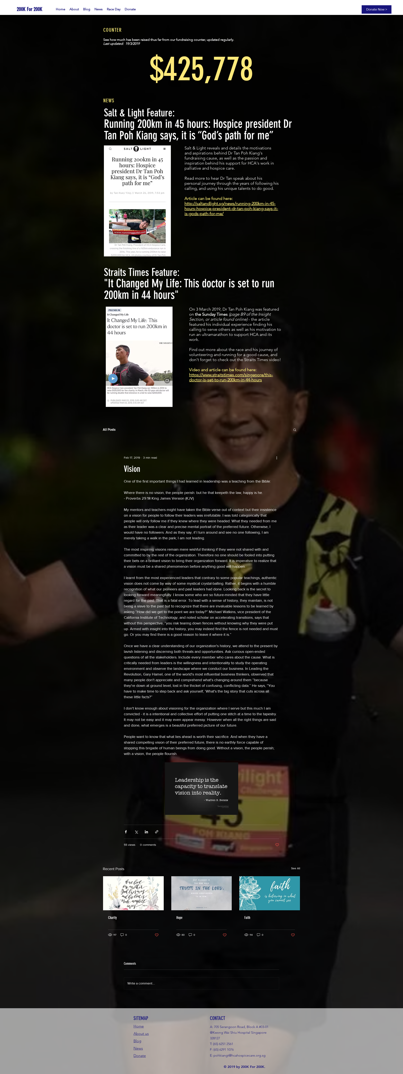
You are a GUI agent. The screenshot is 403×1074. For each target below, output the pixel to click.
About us (141, 1033)
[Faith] (269, 893)
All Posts (109, 429)
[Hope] (201, 893)
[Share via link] (157, 832)
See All (295, 868)
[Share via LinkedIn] (146, 832)
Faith (247, 917)
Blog (137, 1041)
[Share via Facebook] (126, 832)
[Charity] (133, 893)
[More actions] (276, 457)
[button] (295, 429)
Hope (179, 917)
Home (138, 1026)
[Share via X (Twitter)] (136, 832)
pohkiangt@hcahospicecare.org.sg (239, 1055)
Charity (112, 917)
